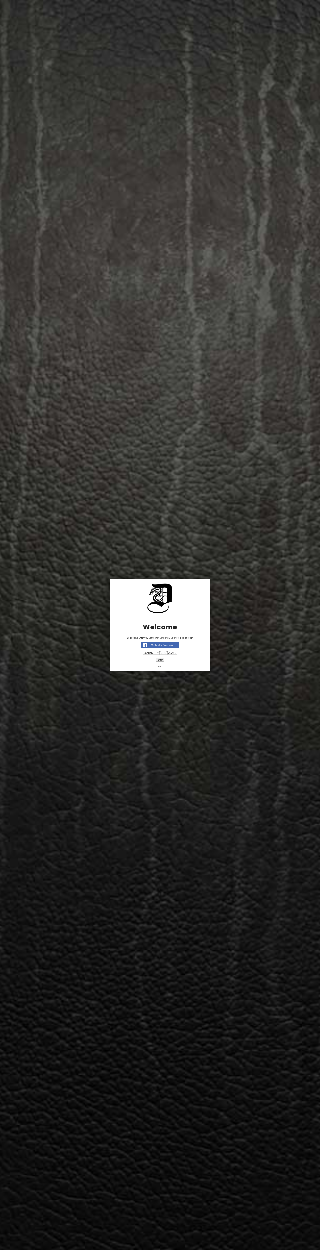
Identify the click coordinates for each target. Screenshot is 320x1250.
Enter (160, 659)
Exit (160, 666)
